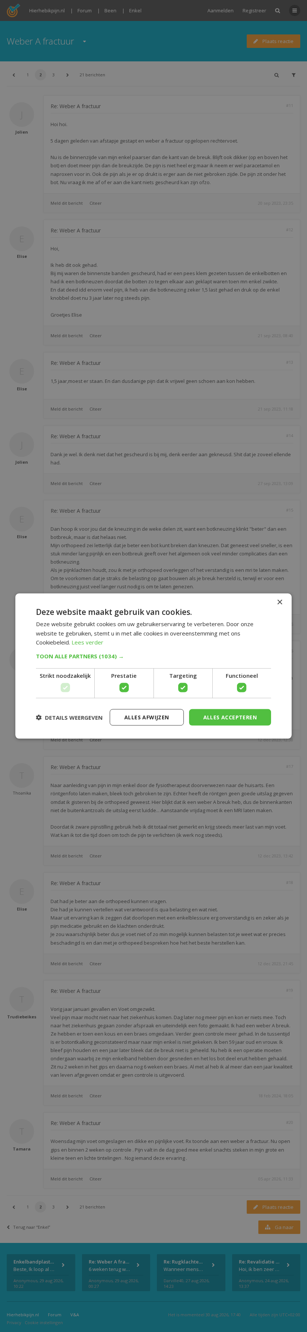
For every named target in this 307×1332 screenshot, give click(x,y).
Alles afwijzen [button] (146, 716)
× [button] (279, 602)
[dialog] (153, 666)
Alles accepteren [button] (230, 716)
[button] (153, 656)
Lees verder (87, 642)
